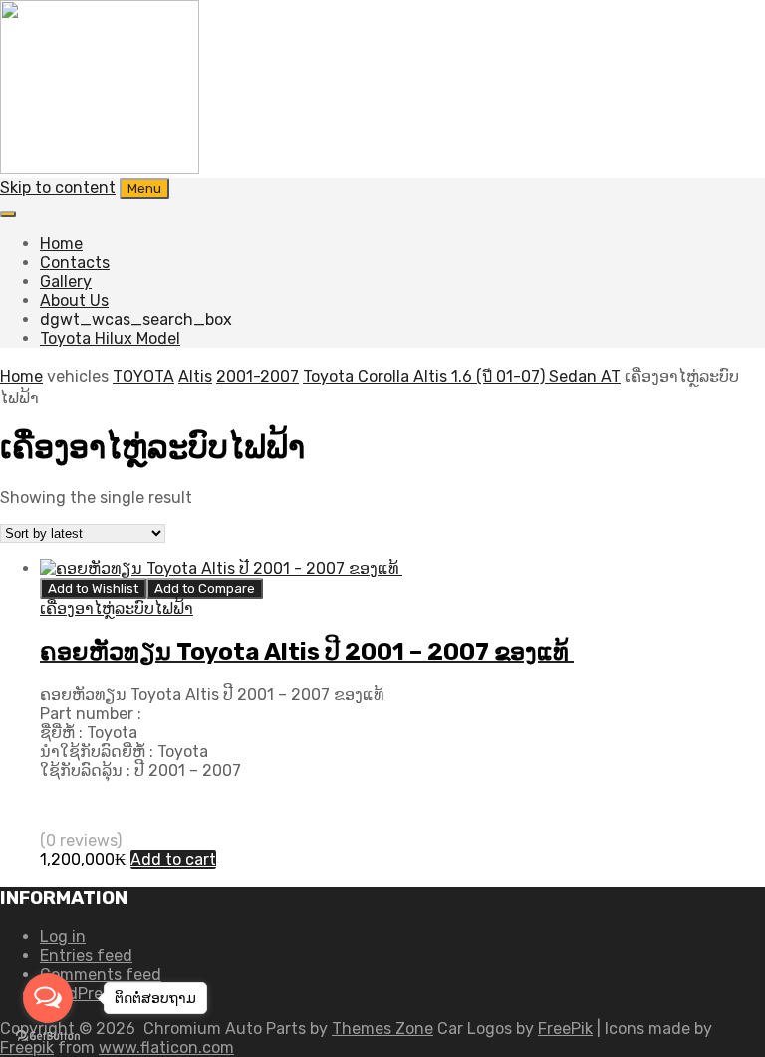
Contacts (75, 262)
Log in (63, 936)
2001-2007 (257, 376)
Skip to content (58, 187)
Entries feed (86, 955)
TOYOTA (143, 376)
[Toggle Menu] (8, 214)
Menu (144, 188)
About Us (74, 300)
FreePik (565, 1028)
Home (61, 243)
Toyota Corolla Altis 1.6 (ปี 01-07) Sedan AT (462, 376)
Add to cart (173, 859)
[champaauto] (99, 168)
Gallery (66, 281)
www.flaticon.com (166, 1047)
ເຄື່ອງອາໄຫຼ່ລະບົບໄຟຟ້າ (116, 608)
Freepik (27, 1047)
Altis (195, 376)
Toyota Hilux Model (110, 338)
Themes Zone (382, 1028)
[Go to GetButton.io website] (48, 1036)
